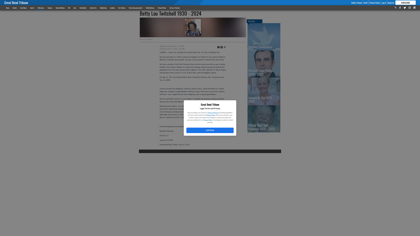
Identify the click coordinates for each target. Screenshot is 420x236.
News (7, 8)
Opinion (50, 8)
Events (15, 8)
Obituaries (41, 8)
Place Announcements (135, 8)
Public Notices (150, 8)
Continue (210, 130)
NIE (69, 8)
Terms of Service (213, 112)
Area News (23, 8)
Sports (32, 8)
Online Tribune (356, 2)
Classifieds (83, 8)
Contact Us (93, 8)
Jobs (75, 8)
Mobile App (103, 8)
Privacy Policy (211, 115)
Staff (366, 2)
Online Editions (60, 8)
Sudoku (112, 8)
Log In (384, 2)
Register (391, 2)
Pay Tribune (121, 8)
